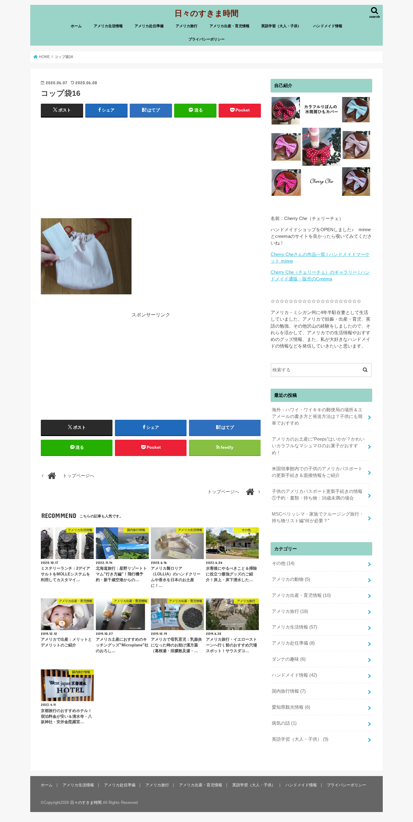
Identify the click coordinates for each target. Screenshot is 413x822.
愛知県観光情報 (291, 707)
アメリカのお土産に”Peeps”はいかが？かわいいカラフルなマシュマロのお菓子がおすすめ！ (318, 446)
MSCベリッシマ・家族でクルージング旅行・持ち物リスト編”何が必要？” (318, 517)
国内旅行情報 (289, 691)
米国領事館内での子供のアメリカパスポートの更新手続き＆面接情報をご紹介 (317, 472)
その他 (283, 563)
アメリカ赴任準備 (149, 26)
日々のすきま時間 (206, 13)
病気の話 (284, 723)
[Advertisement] (151, 166)
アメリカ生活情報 (108, 26)
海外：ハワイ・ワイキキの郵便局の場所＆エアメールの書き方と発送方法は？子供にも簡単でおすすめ (317, 416)
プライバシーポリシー (206, 39)
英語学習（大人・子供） (281, 26)
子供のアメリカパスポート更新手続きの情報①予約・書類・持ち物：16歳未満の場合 (317, 494)
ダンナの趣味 (289, 659)
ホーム (76, 26)
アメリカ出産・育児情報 (229, 26)
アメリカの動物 (291, 579)
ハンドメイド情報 (327, 26)
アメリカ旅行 (186, 26)
